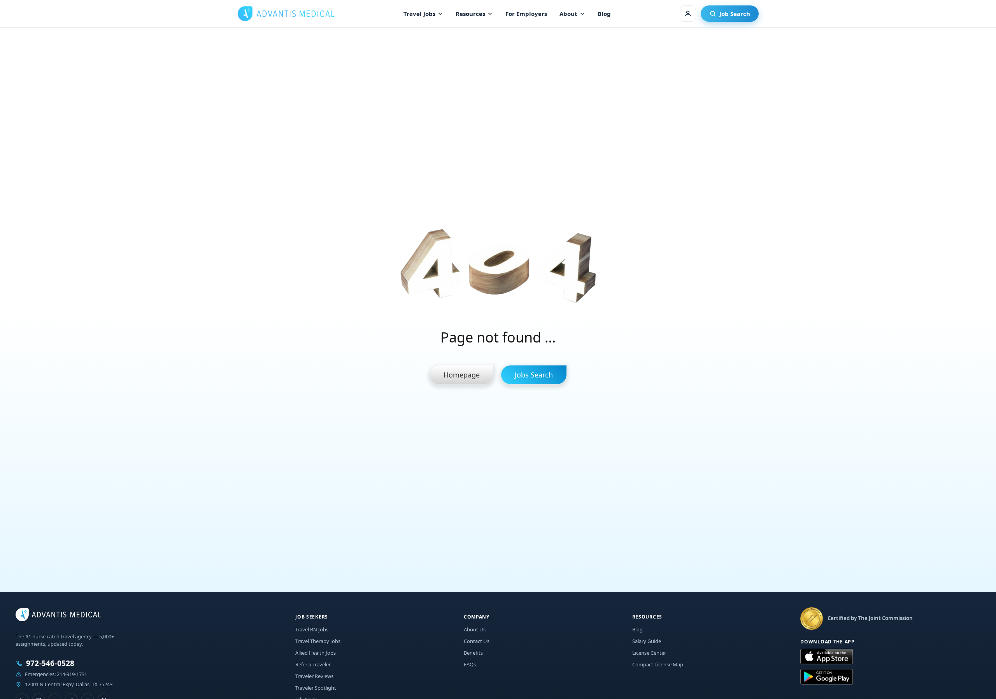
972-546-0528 (50, 663)
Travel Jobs (419, 13)
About (568, 13)
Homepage (462, 374)
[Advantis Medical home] (286, 13)
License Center (649, 652)
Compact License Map (657, 664)
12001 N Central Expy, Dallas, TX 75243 (68, 684)
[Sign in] (688, 13)
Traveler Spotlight (315, 687)
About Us (475, 629)
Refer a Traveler (313, 664)
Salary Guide (646, 641)
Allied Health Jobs (315, 652)
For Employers (526, 13)
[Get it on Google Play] (826, 677)
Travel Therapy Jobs (317, 641)
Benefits (473, 652)
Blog (604, 13)
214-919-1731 (72, 674)
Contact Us (476, 641)
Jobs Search (534, 374)
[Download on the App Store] (826, 657)
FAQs (470, 664)
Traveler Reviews (314, 676)
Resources (470, 13)
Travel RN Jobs (311, 629)
